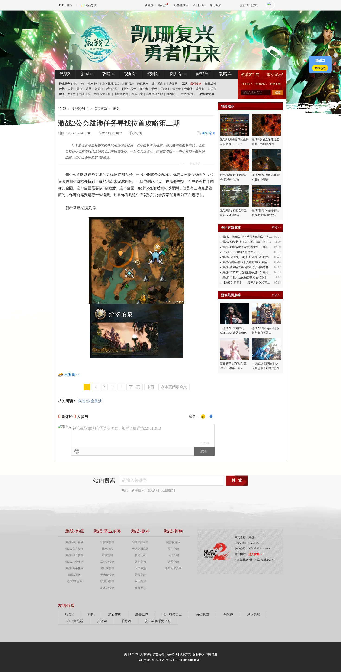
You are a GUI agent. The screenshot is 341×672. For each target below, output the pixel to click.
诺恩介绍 (173, 561)
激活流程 (274, 74)
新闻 (84, 73)
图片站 (176, 73)
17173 (62, 108)
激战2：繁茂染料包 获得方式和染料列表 (247, 236)
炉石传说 (114, 614)
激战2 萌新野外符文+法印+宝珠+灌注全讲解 (249, 241)
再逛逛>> (72, 375)
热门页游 (215, 5)
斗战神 (228, 614)
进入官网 (254, 554)
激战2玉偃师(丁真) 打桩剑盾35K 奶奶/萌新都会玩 (252, 257)
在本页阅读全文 (174, 387)
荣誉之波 (140, 574)
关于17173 (131, 654)
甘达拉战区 (188, 94)
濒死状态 (142, 83)
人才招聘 (145, 654)
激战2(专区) (80, 108)
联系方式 (185, 654)
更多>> (276, 227)
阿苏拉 (99, 88)
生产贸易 (171, 83)
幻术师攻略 (107, 587)
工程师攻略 (107, 561)
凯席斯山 (171, 94)
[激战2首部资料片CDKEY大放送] (163, 40)
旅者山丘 (84, 94)
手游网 (126, 621)
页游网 (102, 621)
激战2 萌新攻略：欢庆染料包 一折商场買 (247, 247)
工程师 (165, 88)
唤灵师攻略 (107, 581)
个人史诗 (78, 83)
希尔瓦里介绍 (173, 568)
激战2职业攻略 (74, 561)
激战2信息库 (74, 581)
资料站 (153, 73)
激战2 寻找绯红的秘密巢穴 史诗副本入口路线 (250, 277)
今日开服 (199, 5)
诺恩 (88, 88)
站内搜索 (104, 481)
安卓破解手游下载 (158, 621)
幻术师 (212, 88)
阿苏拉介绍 (173, 542)
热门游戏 (252, 5)
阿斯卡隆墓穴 (140, 542)
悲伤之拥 (140, 561)
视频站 (130, 73)
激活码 (152, 490)
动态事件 (93, 83)
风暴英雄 (253, 614)
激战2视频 (74, 574)
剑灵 (90, 614)
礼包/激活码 (181, 5)
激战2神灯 (211, 83)
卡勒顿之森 (121, 94)
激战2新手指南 (74, 568)
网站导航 (91, 5)
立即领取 (320, 68)
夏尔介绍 (173, 548)
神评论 (208, 133)
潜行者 (176, 88)
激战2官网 (250, 74)
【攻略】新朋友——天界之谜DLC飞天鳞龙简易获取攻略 (257, 282)
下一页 (134, 387)
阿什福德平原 (102, 94)
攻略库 (225, 73)
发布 (204, 451)
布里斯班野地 (154, 94)
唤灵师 (200, 88)
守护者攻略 (107, 542)
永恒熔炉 (140, 581)
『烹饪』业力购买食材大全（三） (243, 252)
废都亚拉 (140, 587)
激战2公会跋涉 (90, 401)
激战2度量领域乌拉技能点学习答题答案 (246, 267)
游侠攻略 (107, 555)
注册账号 (247, 84)
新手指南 (138, 490)
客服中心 (198, 654)
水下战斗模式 (110, 83)
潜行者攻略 (107, 568)
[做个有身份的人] (203, 416)
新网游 (149, 5)
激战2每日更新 (74, 542)
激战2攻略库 (206, 94)
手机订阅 (135, 133)
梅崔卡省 (137, 94)
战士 (133, 88)
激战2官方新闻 (74, 548)
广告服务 (158, 654)
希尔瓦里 (112, 88)
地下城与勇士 (172, 614)
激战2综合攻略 (74, 555)
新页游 (162, 5)
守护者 (144, 88)
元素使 (188, 88)
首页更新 (100, 108)
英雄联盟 (202, 614)
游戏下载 (275, 84)
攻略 (106, 73)
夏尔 (79, 88)
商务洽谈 (171, 654)
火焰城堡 (140, 568)
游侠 (154, 88)
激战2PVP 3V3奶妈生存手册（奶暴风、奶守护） (252, 272)
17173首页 (65, 5)
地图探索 (128, 83)
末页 (150, 387)
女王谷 (72, 94)
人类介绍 (173, 555)
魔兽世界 (141, 614)
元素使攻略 (107, 574)
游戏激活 (261, 84)
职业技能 (166, 490)
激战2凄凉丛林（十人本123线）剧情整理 (247, 262)
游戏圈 (202, 73)
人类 (70, 88)
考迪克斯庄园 (140, 548)
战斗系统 (157, 83)
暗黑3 (69, 614)
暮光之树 (140, 555)
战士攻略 (107, 548)
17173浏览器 (74, 621)
